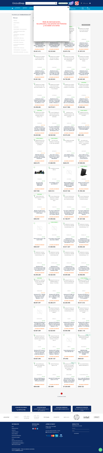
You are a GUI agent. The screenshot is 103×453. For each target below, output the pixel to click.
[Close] (68, 7)
